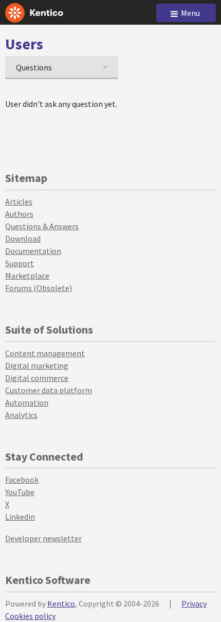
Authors (19, 214)
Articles (18, 201)
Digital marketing (36, 365)
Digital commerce (36, 378)
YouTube (19, 492)
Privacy (194, 603)
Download (23, 238)
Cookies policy (30, 616)
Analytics (21, 415)
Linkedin (20, 516)
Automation (26, 402)
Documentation (33, 251)
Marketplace (27, 275)
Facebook (22, 479)
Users (24, 43)
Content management (45, 353)
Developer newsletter (43, 538)
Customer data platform (48, 390)
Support (19, 263)
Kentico (61, 603)
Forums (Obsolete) (38, 288)
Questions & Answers (42, 226)
